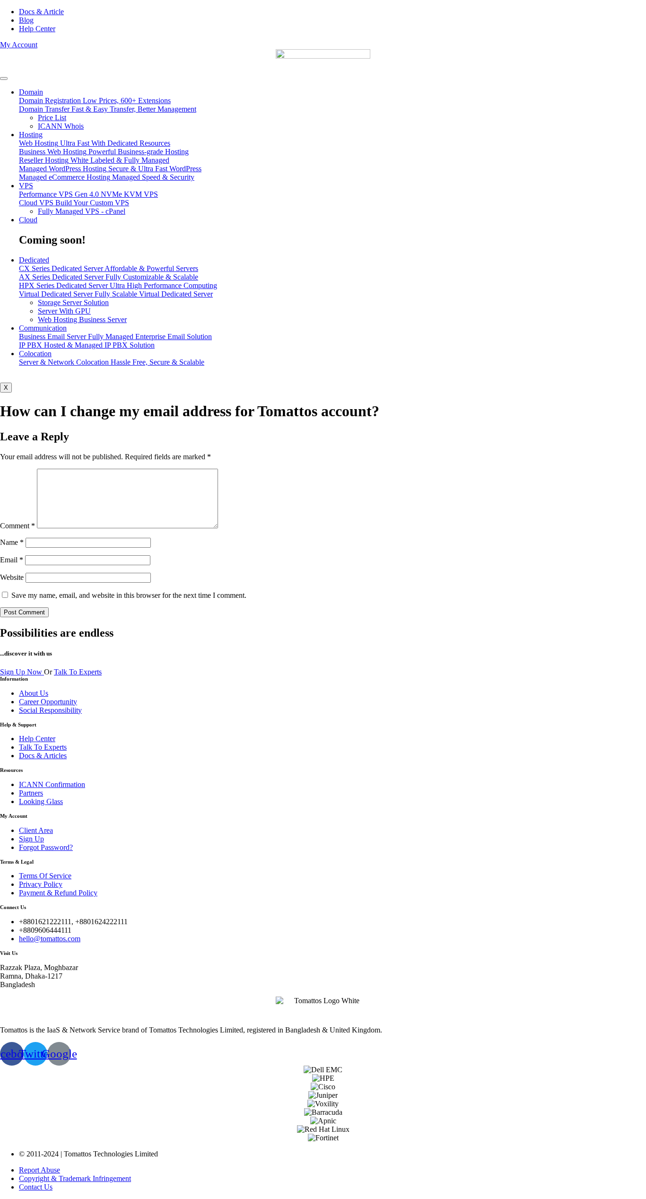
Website (12, 577)
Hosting (31, 135)
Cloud (28, 220)
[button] (18, 45)
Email (11, 560)
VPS (26, 186)
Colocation (35, 354)
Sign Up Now (22, 672)
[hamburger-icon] (4, 78)
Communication (43, 328)
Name (12, 542)
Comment (17, 526)
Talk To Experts (78, 672)
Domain (31, 92)
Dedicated (34, 260)
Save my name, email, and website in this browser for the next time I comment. (128, 595)
